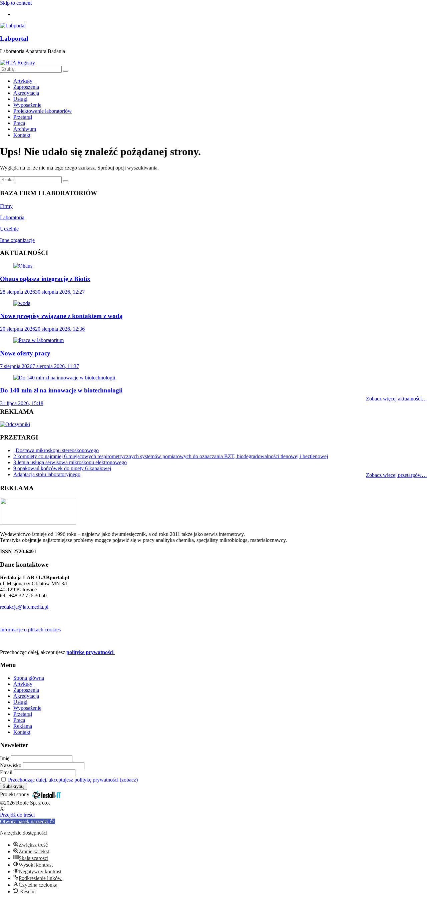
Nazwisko (10, 765)
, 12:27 (42, 292)
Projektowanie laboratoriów (42, 111)
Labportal (14, 38)
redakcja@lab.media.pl (24, 607)
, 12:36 (42, 329)
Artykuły (22, 81)
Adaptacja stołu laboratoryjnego (46, 474)
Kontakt (21, 135)
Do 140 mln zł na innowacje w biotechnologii (61, 390)
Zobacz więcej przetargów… (396, 475)
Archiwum (24, 129)
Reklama (22, 726)
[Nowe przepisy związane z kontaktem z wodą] (21, 303)
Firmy (6, 206)
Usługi (20, 99)
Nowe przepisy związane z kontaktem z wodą (61, 315)
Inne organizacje (17, 240)
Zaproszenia (26, 87)
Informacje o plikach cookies (30, 629)
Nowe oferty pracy (25, 353)
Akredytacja (26, 93)
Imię (4, 758)
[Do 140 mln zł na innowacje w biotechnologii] (64, 377)
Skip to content (16, 3)
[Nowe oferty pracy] (38, 340)
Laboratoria (12, 217)
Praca (19, 123)
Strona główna (28, 678)
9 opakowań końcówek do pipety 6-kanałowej (62, 468)
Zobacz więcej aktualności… (396, 398)
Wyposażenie (27, 105)
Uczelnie (9, 229)
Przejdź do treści (17, 815)
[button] (27, 821)
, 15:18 (21, 403)
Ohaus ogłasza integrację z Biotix (45, 278)
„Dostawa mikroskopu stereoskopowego (56, 450)
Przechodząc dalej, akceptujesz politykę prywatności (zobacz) (73, 780)
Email (6, 772)
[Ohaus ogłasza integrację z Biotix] (22, 266)
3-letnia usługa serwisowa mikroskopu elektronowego (70, 462)
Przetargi (22, 117)
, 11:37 (39, 366)
